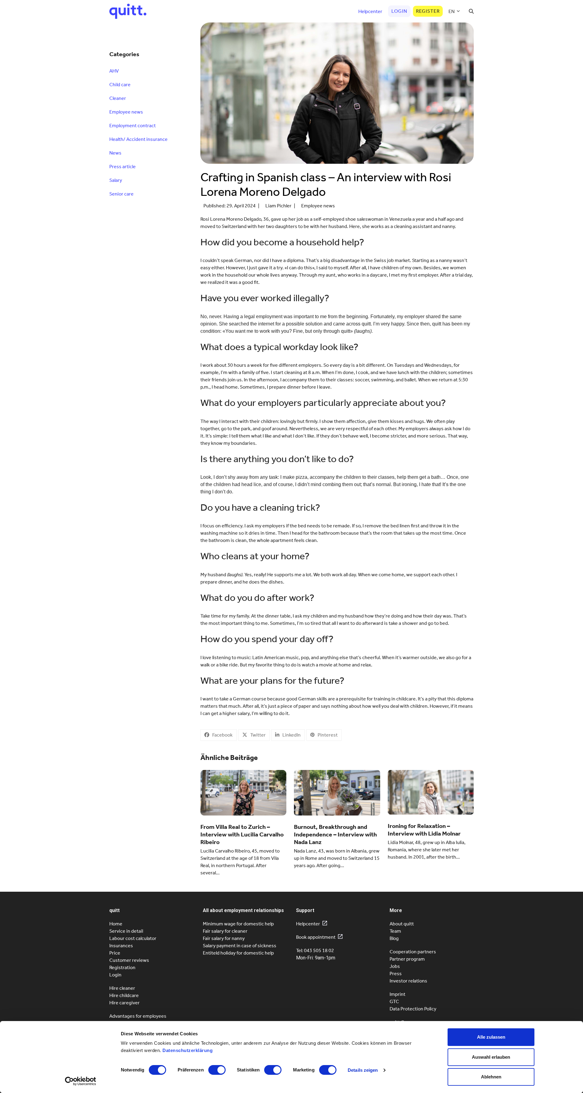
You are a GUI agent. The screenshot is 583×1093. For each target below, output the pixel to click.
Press (396, 973)
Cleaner (117, 98)
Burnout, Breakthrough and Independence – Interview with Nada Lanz (335, 834)
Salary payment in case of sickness (239, 945)
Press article (122, 166)
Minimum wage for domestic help (238, 924)
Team (395, 931)
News (115, 153)
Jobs (395, 966)
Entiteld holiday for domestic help (238, 953)
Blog (394, 938)
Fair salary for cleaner (225, 931)
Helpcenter (308, 924)
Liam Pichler (278, 206)
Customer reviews (129, 960)
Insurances (121, 945)
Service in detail (126, 931)
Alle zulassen (491, 1037)
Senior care (121, 194)
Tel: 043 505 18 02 (315, 950)
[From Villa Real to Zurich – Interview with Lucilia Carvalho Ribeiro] (243, 792)
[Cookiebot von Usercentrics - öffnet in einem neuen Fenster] (80, 1081)
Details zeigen (363, 1070)
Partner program (407, 959)
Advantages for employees (137, 1016)
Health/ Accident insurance (138, 139)
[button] (471, 11)
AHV (114, 71)
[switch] (217, 1070)
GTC (394, 1001)
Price (114, 953)
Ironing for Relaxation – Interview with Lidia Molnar (424, 829)
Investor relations (408, 981)
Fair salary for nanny (224, 938)
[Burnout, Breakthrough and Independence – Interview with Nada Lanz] (337, 792)
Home (115, 924)
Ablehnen (491, 1076)
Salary (115, 180)
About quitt (402, 924)
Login (115, 975)
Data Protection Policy (413, 1009)
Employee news (318, 206)
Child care (120, 84)
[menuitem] (454, 11)
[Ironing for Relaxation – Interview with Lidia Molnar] (431, 792)
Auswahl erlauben (491, 1057)
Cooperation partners (413, 952)
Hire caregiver (124, 1003)
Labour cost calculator (132, 938)
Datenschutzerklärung (187, 1050)
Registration (122, 967)
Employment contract (132, 125)
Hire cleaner (122, 988)
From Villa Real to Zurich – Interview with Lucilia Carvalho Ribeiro (242, 834)
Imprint (397, 994)
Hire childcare (124, 995)
